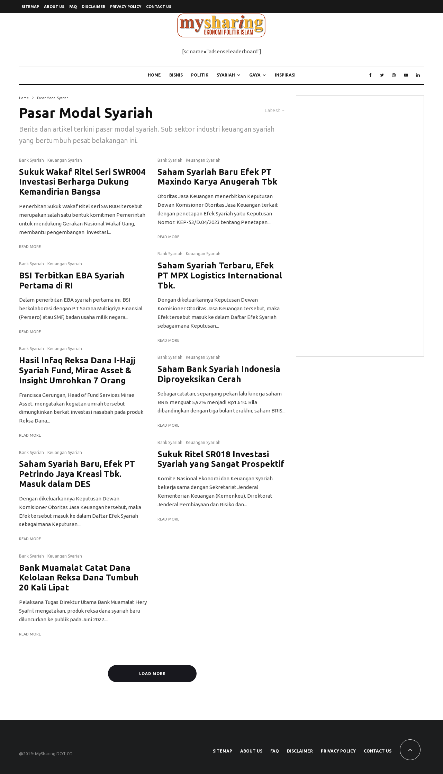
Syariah (226, 75)
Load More (152, 673)
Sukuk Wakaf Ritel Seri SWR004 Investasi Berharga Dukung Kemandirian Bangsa (82, 182)
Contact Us (158, 7)
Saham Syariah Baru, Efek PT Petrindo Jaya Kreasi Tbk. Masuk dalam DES (77, 474)
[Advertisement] (358, 210)
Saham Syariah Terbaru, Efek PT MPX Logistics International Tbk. (219, 275)
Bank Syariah (31, 160)
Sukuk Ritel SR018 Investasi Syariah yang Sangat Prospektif (220, 459)
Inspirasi (285, 75)
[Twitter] (382, 75)
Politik (199, 75)
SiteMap (30, 7)
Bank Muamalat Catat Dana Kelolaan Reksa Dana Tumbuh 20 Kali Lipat (79, 578)
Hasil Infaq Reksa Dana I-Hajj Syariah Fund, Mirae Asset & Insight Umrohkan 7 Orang (77, 370)
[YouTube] (406, 75)
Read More (30, 246)
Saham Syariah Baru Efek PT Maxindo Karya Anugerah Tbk (217, 177)
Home (154, 75)
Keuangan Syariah (64, 160)
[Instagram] (394, 75)
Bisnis (176, 75)
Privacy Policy (125, 7)
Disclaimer (93, 7)
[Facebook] (370, 75)
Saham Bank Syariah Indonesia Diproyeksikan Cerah (218, 374)
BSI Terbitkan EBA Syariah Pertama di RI (72, 280)
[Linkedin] (418, 75)
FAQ (73, 7)
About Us (54, 7)
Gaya (255, 75)
